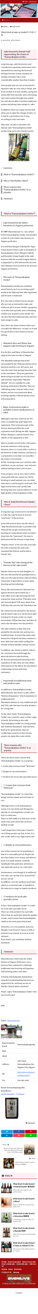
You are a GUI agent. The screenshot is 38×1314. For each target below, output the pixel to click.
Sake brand (16, 27)
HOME (5, 27)
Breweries (18, 1269)
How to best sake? (14, 1262)
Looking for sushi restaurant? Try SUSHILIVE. (19, 1284)
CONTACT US (6, 1272)
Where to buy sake (29, 1262)
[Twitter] (7, 1131)
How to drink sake (8, 1264)
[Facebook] (19, 1131)
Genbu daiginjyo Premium (12, 1094)
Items (10, 1269)
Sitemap (16, 1272)
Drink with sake (22, 1264)
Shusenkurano (13, 1021)
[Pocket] (19, 1135)
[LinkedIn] (7, 1135)
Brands (4, 1269)
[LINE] (31, 1135)
